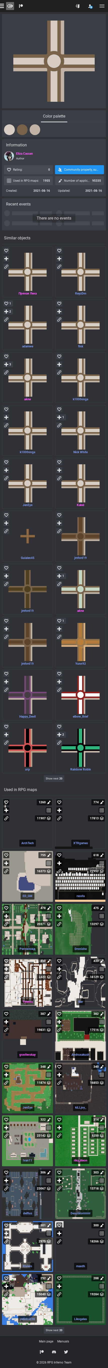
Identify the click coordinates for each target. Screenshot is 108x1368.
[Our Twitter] (66, 1352)
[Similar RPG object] (27, 272)
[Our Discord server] (54, 1352)
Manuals (63, 1341)
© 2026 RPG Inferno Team (54, 1362)
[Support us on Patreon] (42, 1352)
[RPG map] (27, 823)
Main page (46, 1341)
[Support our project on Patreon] (21, 6)
